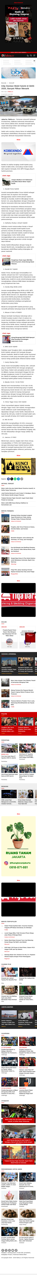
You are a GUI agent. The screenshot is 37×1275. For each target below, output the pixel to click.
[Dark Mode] (27, 55)
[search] (31, 55)
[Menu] (34, 55)
